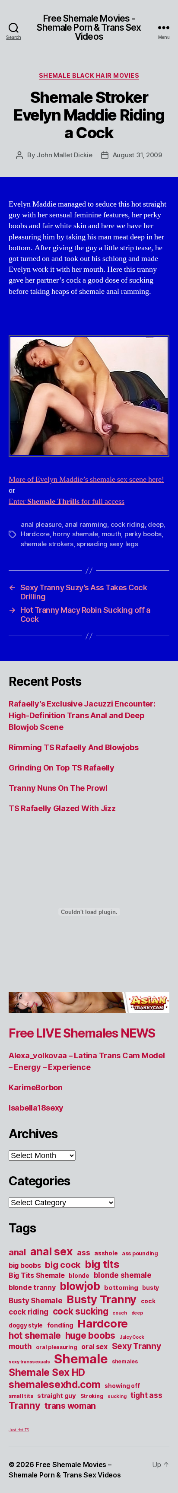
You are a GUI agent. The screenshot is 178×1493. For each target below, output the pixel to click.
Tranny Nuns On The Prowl (58, 788)
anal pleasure (41, 524)
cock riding (128, 524)
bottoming (121, 1288)
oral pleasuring (56, 1347)
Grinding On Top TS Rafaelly (61, 767)
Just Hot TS (19, 1429)
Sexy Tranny (136, 1346)
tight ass (146, 1395)
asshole (106, 1253)
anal (17, 1252)
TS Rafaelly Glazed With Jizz (62, 808)
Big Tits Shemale (37, 1275)
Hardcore (35, 534)
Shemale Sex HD (47, 1372)
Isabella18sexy (36, 1107)
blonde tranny (32, 1287)
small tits (21, 1396)
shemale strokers (47, 544)
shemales (125, 1361)
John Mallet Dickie (64, 155)
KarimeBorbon (36, 1087)
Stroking (92, 1396)
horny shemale (75, 534)
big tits (102, 1264)
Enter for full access (66, 501)
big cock (62, 1265)
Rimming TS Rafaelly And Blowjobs (73, 747)
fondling (60, 1325)
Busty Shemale (36, 1300)
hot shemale (35, 1335)
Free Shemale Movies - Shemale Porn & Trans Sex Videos (89, 27)
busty (150, 1287)
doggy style (26, 1325)
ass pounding (140, 1253)
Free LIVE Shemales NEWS (82, 1033)
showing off (122, 1385)
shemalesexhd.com (55, 1384)
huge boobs (90, 1335)
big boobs (25, 1265)
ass (83, 1252)
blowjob (80, 1286)
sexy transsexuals (29, 1362)
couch (119, 1313)
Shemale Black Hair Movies (89, 75)
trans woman (70, 1406)
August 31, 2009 (137, 155)
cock (148, 1301)
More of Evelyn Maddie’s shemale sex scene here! (86, 479)
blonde (79, 1275)
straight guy (56, 1396)
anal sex (51, 1251)
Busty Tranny (102, 1299)
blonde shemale (123, 1275)
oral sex (94, 1346)
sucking (117, 1396)
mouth (111, 534)
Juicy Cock (132, 1337)
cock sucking (80, 1311)
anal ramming (86, 524)
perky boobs (143, 534)
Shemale (81, 1358)
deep (155, 524)
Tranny (24, 1405)
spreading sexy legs (107, 544)
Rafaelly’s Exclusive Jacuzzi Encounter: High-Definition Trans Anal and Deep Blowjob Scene (82, 715)
